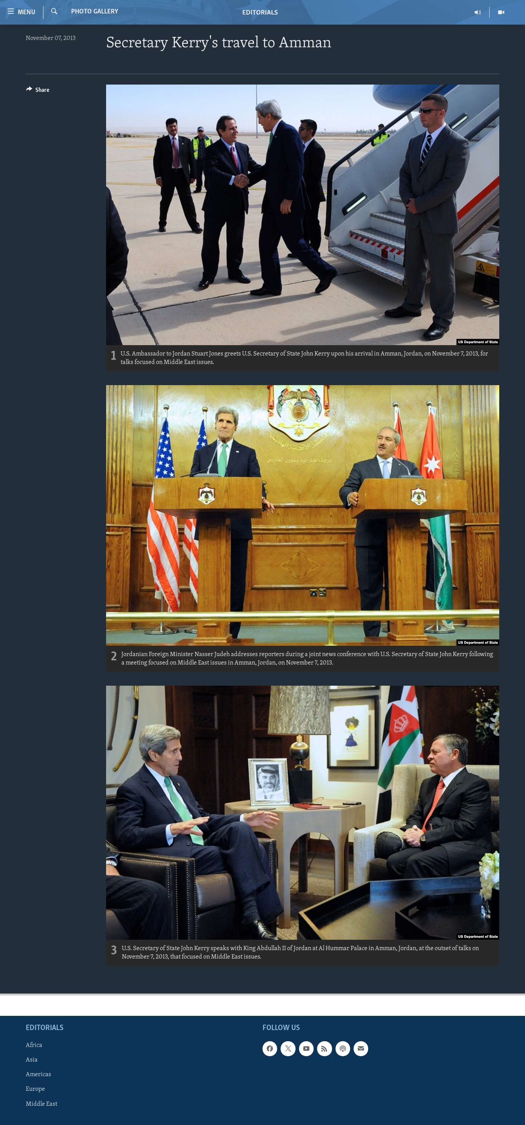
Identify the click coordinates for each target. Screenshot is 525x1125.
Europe (35, 1089)
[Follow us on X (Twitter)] (288, 1048)
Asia (32, 1060)
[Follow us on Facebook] (269, 1048)
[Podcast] (343, 1048)
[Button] (37, 92)
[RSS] (324, 1048)
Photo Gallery (94, 11)
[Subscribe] (361, 1048)
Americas (38, 1075)
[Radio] (478, 12)
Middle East (41, 1104)
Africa (34, 1045)
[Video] (501, 12)
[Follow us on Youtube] (306, 1048)
